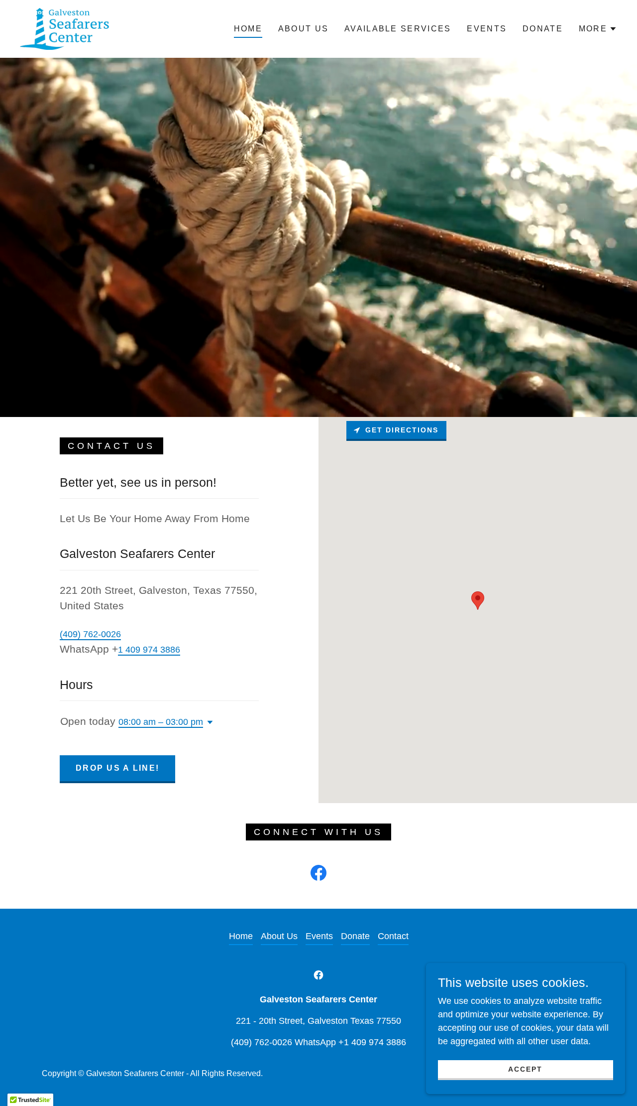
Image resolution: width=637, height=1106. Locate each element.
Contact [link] (393, 936)
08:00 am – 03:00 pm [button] (160, 722)
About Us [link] (303, 28)
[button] (598, 29)
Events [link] (487, 28)
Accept (525, 1069)
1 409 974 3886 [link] (149, 650)
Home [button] (241, 936)
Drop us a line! (117, 768)
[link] (64, 28)
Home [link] (248, 28)
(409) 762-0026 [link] (90, 634)
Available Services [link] (397, 28)
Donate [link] (543, 28)
